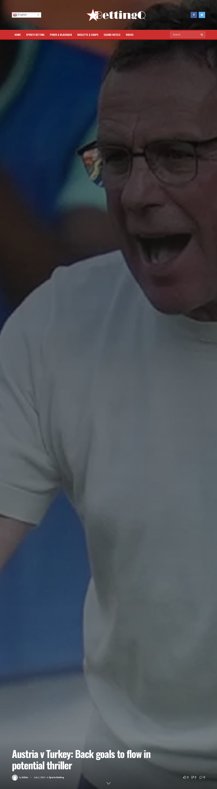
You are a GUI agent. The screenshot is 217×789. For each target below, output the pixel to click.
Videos (129, 34)
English (22, 14)
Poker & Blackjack (61, 34)
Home (18, 34)
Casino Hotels (112, 34)
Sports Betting (35, 34)
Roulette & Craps (87, 34)
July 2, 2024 (39, 777)
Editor (25, 777)
